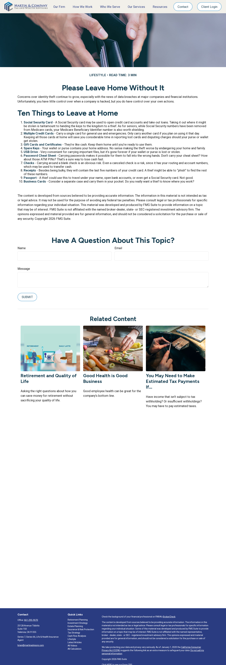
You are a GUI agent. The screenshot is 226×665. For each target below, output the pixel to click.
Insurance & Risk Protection (81, 629)
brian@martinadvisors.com (31, 645)
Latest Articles (75, 642)
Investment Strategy (78, 623)
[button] (59, 6)
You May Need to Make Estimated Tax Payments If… (172, 381)
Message (24, 269)
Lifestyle (72, 639)
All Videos (72, 645)
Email (118, 248)
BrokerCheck (169, 616)
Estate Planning (75, 626)
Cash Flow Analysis (77, 636)
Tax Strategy (74, 632)
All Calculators (74, 649)
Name (22, 248)
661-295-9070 (31, 620)
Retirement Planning (78, 620)
